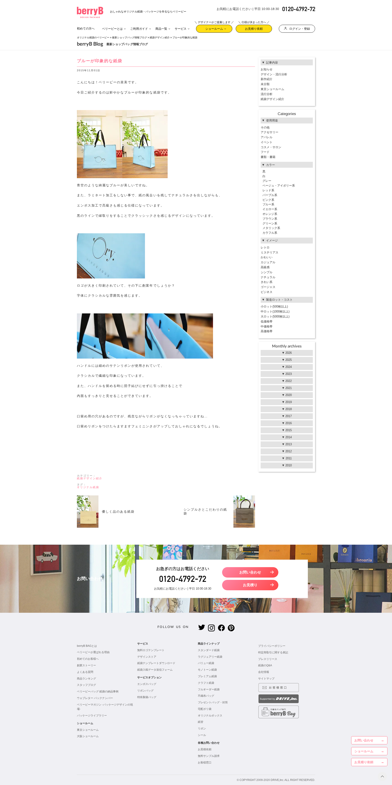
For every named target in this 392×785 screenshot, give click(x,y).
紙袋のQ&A (265, 665)
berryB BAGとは (87, 645)
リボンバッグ (145, 690)
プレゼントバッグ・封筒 (213, 702)
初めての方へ (86, 28)
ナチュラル (268, 277)
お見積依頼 (204, 749)
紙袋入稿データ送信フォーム (155, 669)
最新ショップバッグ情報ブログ (129, 37)
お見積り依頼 (254, 27)
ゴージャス (268, 287)
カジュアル (268, 262)
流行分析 (266, 94)
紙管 (200, 721)
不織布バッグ (206, 695)
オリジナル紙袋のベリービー (93, 37)
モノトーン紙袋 (207, 669)
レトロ (265, 247)
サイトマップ (266, 678)
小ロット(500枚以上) (274, 306)
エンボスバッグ (146, 684)
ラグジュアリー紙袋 (210, 656)
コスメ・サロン (271, 147)
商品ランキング (86, 678)
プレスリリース (267, 659)
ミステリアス (269, 252)
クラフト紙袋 (206, 682)
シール (202, 735)
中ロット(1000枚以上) (275, 311)
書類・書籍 (268, 157)
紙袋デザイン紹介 (160, 37)
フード (265, 152)
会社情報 (263, 672)
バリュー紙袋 (206, 663)
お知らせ (266, 69)
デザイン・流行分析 (274, 74)
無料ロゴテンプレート (150, 650)
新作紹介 (266, 79)
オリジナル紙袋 (88, 487)
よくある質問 (85, 672)
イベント (266, 142)
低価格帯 (266, 321)
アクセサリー (269, 132)
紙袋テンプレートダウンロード (156, 663)
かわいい (266, 257)
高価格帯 (266, 331)
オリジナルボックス (210, 715)
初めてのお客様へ (88, 658)
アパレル (266, 137)
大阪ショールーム (88, 736)
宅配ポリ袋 (204, 709)
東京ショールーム (272, 89)
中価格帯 (266, 326)
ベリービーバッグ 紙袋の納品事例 (97, 691)
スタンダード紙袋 (209, 650)
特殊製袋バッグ (146, 697)
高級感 (265, 267)
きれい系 (266, 282)
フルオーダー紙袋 (209, 689)
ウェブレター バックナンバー (95, 698)
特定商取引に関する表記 (273, 652)
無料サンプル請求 (209, 756)
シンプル (266, 272)
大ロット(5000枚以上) (275, 316)
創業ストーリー (86, 665)
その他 (265, 127)
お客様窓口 (204, 762)
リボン (202, 728)
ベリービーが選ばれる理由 (93, 652)
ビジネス (266, 292)
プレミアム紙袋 (207, 676)
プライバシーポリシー (271, 645)
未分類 (265, 84)
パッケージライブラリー (92, 715)
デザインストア (146, 656)
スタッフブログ (86, 685)
